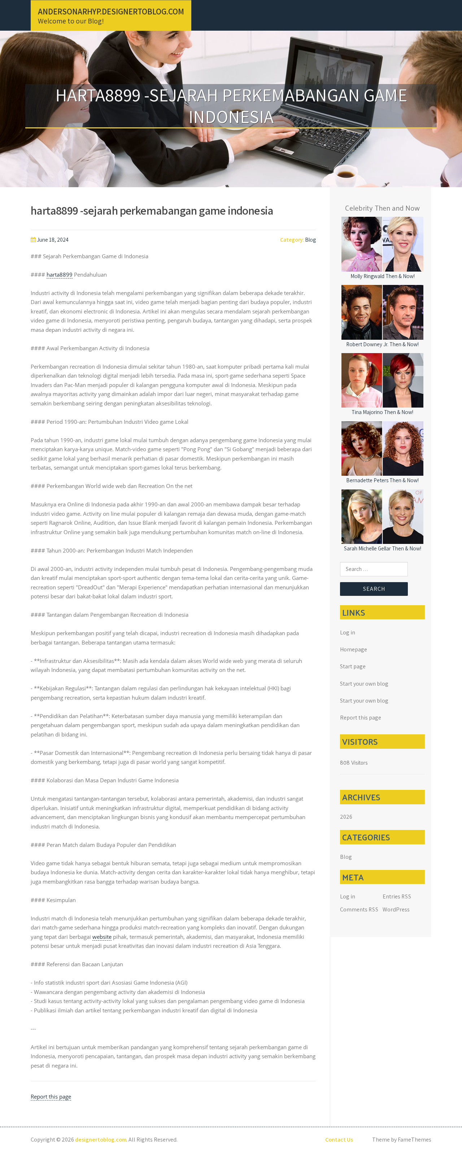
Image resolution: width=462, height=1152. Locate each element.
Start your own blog (364, 683)
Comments (359, 909)
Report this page (51, 1096)
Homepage (353, 649)
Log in (347, 632)
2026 (346, 817)
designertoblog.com (100, 1139)
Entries (397, 896)
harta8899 (60, 274)
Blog (310, 239)
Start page (353, 666)
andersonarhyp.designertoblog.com (111, 11)
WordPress (396, 909)
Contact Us (339, 1139)
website (102, 936)
